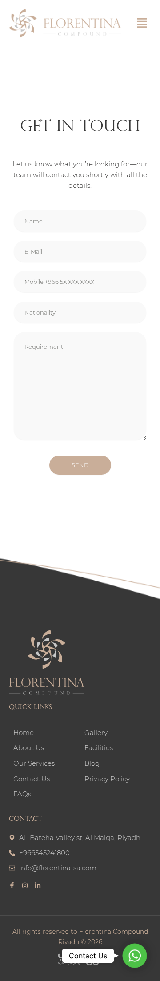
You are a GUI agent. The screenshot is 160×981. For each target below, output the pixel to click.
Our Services (34, 763)
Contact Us (31, 779)
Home (23, 733)
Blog (92, 763)
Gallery (96, 733)
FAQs (22, 794)
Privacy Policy (107, 779)
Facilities (98, 748)
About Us (28, 748)
